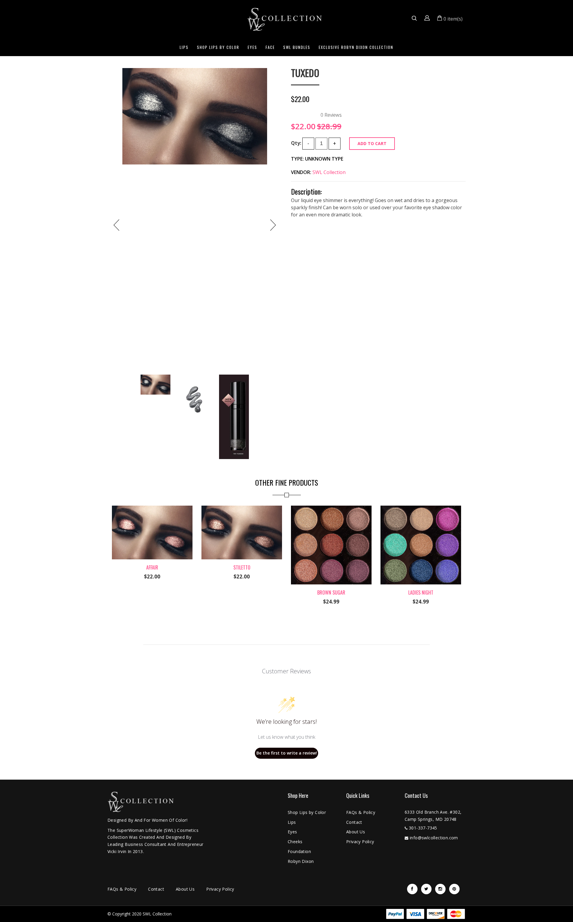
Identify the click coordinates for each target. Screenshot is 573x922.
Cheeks (295, 841)
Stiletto (241, 567)
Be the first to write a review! (286, 753)
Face (270, 47)
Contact (354, 822)
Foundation (299, 851)
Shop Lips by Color (218, 47)
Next (273, 225)
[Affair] (152, 509)
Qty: (296, 143)
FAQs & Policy (360, 812)
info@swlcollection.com (434, 838)
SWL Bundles (296, 47)
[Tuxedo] (194, 116)
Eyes (252, 47)
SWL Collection (329, 172)
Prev (116, 225)
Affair (152, 567)
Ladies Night (420, 592)
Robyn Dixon (301, 861)
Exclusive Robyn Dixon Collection (356, 47)
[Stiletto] (241, 509)
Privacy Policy (360, 841)
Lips (184, 47)
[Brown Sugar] (331, 509)
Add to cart (372, 143)
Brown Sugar (331, 592)
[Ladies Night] (421, 509)
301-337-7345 (423, 828)
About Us (355, 832)
